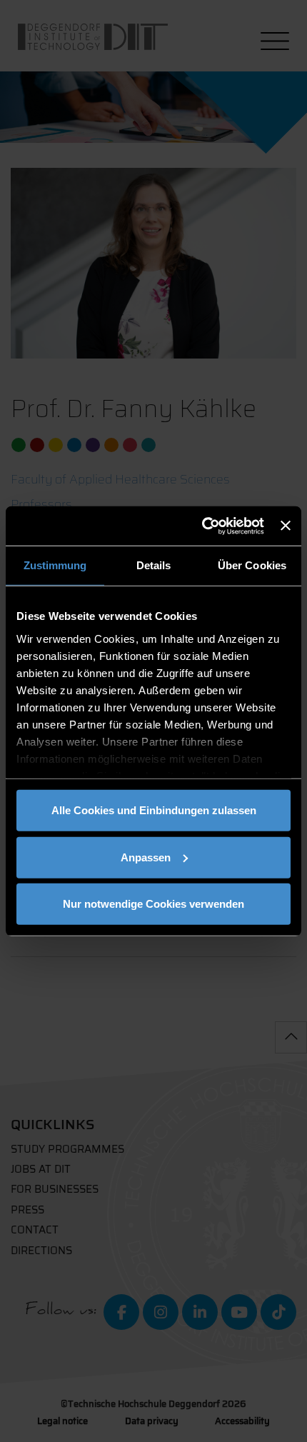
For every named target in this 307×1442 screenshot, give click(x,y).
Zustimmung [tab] (55, 565)
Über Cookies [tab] (252, 565)
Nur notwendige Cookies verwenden (153, 904)
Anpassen (146, 857)
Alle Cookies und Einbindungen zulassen (153, 810)
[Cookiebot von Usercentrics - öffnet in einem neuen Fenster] (202, 525)
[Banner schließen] (286, 526)
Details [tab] (153, 565)
